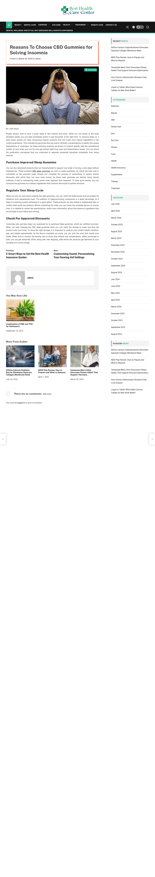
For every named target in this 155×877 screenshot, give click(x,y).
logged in (21, 403)
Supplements (116, 174)
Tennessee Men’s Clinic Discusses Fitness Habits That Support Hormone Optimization (84, 373)
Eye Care (56, 25)
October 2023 (117, 320)
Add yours (47, 394)
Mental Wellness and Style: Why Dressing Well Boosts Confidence (39, 30)
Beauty (18, 25)
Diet (112, 133)
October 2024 (117, 259)
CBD (113, 120)
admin (38, 59)
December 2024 (117, 245)
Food (113, 154)
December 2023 (117, 313)
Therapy (114, 181)
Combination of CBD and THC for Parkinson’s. (19, 325)
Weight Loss (97, 25)
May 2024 (115, 293)
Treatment (80, 25)
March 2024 (116, 307)
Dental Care (30, 25)
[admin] (18, 278)
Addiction (115, 106)
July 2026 (115, 204)
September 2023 (118, 327)
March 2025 (116, 238)
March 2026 (116, 218)
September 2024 (118, 266)
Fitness (114, 147)
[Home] (9, 25)
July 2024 (115, 279)
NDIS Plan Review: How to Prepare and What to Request (52, 371)
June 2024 (115, 286)
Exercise (42, 25)
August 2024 (116, 272)
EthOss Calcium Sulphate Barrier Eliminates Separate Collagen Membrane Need (19, 372)
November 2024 (118, 252)
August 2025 (116, 231)
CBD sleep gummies (41, 171)
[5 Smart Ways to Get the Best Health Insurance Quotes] (3, 439)
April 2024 (115, 300)
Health (66, 25)
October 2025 (117, 224)
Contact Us (111, 25)
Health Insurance (118, 168)
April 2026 (115, 211)
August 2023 (116, 334)
